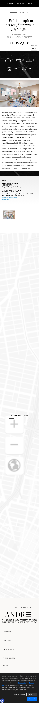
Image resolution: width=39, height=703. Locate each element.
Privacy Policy (22, 683)
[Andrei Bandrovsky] (19, 3)
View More (5, 200)
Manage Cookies (19, 694)
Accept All (32, 699)
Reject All (32, 694)
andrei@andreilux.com (9, 198)
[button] (2, 701)
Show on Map (20, 415)
